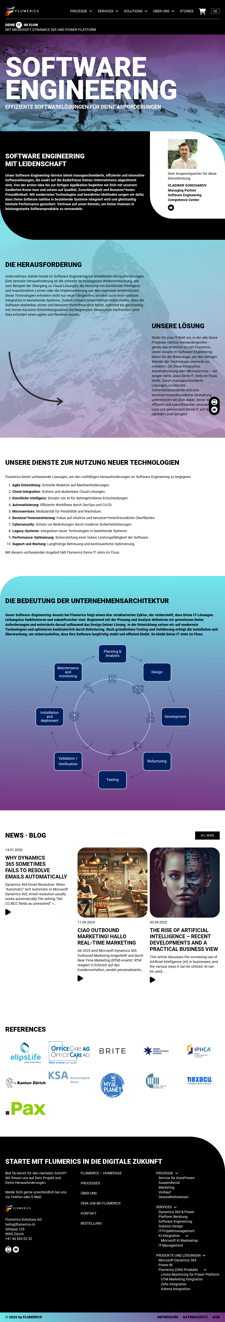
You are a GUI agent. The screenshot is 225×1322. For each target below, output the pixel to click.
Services (105, 11)
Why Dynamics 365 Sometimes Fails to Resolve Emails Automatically (36, 867)
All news (207, 835)
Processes (90, 1183)
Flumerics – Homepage (101, 1173)
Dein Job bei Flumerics (101, 1203)
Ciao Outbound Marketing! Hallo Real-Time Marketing (107, 936)
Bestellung (202, 9)
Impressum (167, 1317)
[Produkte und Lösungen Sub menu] (204, 1255)
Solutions (133, 11)
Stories (187, 11)
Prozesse (78, 11)
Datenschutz (195, 1317)
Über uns (161, 11)
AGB (216, 1317)
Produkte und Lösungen (178, 1255)
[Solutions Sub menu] (146, 11)
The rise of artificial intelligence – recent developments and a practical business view (184, 939)
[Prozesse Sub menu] (90, 11)
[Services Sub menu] (117, 11)
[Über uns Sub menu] (173, 11)
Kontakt (89, 1213)
